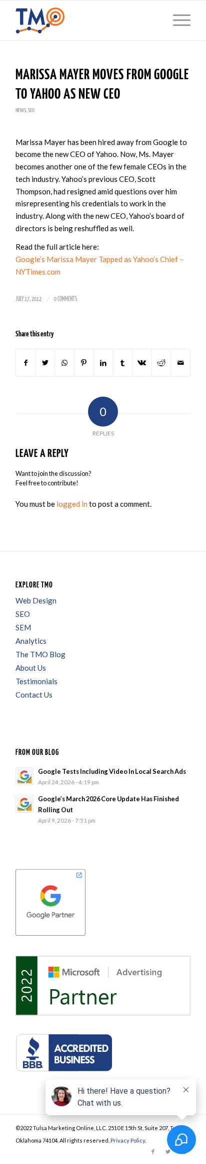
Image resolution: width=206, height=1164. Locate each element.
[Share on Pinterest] (84, 363)
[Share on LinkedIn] (103, 363)
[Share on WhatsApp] (64, 363)
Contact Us (34, 694)
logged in (72, 503)
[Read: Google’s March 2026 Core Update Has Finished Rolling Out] (25, 804)
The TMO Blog (41, 654)
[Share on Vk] (142, 363)
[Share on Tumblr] (122, 363)
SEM (23, 627)
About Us (31, 667)
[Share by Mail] (180, 363)
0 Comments (65, 299)
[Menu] (176, 20)
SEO (31, 110)
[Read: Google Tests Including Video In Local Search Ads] (25, 776)
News (21, 110)
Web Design (36, 600)
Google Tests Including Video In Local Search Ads (112, 771)
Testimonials (37, 681)
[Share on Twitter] (45, 363)
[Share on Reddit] (161, 363)
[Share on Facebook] (26, 363)
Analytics (31, 640)
